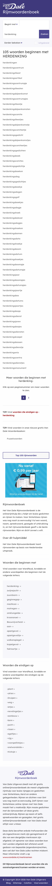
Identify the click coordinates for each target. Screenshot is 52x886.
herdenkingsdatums (13, 300)
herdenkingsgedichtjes (14, 181)
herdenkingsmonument (14, 368)
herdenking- (13, 586)
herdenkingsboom (12, 249)
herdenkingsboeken (13, 171)
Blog (8, 883)
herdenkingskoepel (12, 337)
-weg (9, 702)
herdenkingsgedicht (13, 135)
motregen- (12, 608)
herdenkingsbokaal (12, 218)
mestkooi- (12, 604)
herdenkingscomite (12, 114)
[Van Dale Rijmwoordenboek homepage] (15, 7)
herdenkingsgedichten (14, 150)
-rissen (10, 729)
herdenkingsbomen (12, 233)
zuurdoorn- (12, 595)
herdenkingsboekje (12, 187)
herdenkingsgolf (11, 197)
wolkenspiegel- (14, 640)
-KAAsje (11, 751)
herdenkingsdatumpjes (14, 285)
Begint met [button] (10, 24)
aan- (9, 626)
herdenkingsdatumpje (14, 269)
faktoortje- (12, 649)
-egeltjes (11, 733)
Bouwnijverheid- (15, 622)
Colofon (28, 883)
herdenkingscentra (12, 357)
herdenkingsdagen (12, 192)
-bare (9, 720)
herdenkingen (10, 62)
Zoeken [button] (44, 34)
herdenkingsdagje (12, 207)
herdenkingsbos (11, 295)
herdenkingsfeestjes (13, 119)
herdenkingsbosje (12, 311)
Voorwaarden (41, 883)
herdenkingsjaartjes (13, 306)
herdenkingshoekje (12, 243)
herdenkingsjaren (12, 321)
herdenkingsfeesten (13, 88)
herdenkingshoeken (13, 228)
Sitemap (17, 883)
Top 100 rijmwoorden (26, 455)
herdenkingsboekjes (13, 202)
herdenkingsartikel (12, 78)
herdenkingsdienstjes (13, 363)
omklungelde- (14, 613)
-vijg (9, 738)
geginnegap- (13, 599)
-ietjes (10, 707)
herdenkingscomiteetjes (15, 145)
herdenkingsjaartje (12, 290)
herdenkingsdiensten (13, 331)
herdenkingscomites (13, 161)
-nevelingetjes (14, 711)
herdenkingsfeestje (12, 104)
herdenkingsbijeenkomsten (16, 109)
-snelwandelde (14, 747)
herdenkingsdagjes (12, 223)
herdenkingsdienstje (13, 347)
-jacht (10, 725)
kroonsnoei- (13, 617)
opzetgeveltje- (14, 635)
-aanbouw (12, 716)
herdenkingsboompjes (14, 280)
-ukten (10, 693)
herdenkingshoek (11, 212)
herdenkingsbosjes (12, 326)
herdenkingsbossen (12, 342)
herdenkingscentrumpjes (15, 98)
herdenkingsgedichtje (14, 166)
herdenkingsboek (11, 155)
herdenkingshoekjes (13, 259)
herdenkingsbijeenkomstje (16, 124)
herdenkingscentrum (13, 67)
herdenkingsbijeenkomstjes (17, 140)
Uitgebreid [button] (43, 43)
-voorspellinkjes (15, 742)
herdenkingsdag (11, 176)
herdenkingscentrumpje (15, 83)
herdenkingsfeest (12, 73)
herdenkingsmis (11, 352)
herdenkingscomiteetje (14, 130)
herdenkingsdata (11, 238)
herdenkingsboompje (13, 264)
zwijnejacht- (13, 590)
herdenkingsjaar (11, 274)
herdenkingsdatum (12, 254)
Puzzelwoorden (14, 438)
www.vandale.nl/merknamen (17, 857)
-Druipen (11, 698)
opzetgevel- (13, 631)
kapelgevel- (13, 644)
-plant (10, 689)
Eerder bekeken (12, 42)
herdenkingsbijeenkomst (15, 93)
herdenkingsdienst (12, 316)
